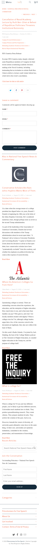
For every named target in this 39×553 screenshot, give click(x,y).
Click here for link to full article (13, 81)
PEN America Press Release (10, 34)
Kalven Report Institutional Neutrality (13, 48)
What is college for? (11, 386)
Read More (6, 259)
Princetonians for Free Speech (15, 541)
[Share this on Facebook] (16, 90)
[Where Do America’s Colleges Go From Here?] (19, 270)
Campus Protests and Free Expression (13, 43)
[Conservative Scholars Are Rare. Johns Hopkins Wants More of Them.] (19, 174)
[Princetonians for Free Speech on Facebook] (17, 535)
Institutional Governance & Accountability (14, 201)
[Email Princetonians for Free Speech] (25, 535)
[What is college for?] (19, 366)
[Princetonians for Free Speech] (19, 2)
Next (33, 14)
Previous (26, 14)
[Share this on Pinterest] (22, 90)
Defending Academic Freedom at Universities (15, 45)
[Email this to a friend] (27, 90)
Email (5, 119)
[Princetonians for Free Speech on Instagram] (21, 535)
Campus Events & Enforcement (11, 40)
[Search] (31, 2)
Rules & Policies (7, 204)
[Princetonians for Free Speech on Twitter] (13, 535)
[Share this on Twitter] (10, 90)
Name (4, 109)
